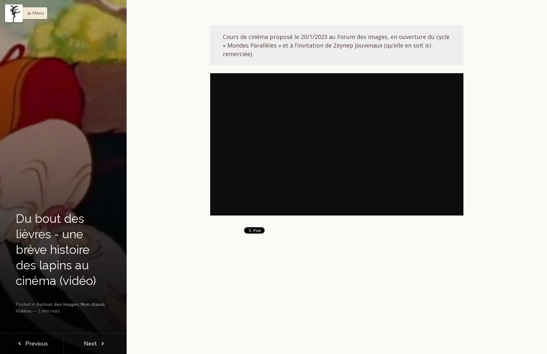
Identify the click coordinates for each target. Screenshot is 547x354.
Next (91, 343)
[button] (34, 13)
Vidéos (23, 311)
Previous (36, 343)
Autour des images (57, 304)
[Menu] (14, 13)
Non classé (93, 304)
